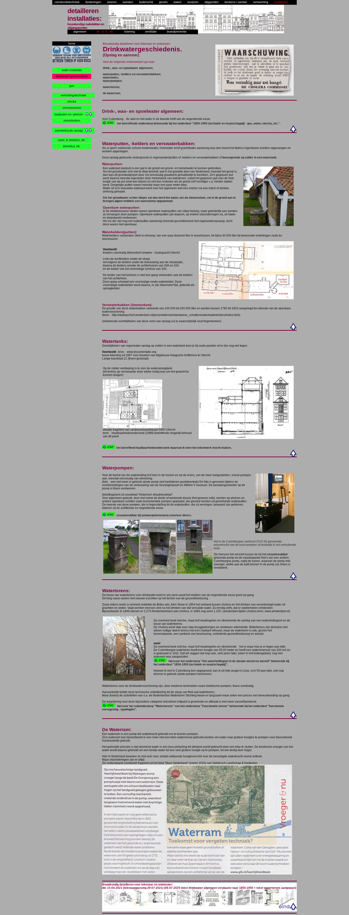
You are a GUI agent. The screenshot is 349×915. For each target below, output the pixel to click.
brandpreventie (177, 31)
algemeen (79, 31)
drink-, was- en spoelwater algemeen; (128, 68)
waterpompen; (112, 81)
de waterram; (112, 93)
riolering (129, 31)
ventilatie (151, 31)
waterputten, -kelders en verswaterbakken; (132, 74)
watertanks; (111, 77)
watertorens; (111, 87)
